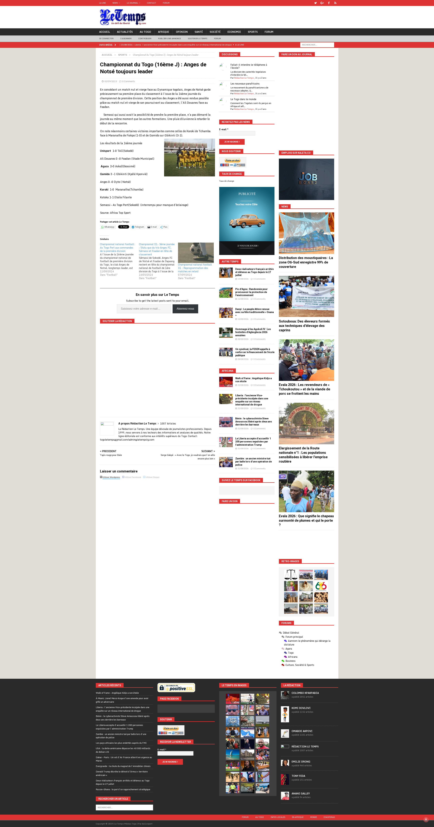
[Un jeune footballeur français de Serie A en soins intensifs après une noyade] (262, 754)
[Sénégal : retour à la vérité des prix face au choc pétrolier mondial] (262, 777)
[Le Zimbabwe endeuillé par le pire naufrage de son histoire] (262, 766)
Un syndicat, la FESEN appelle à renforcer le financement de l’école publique (254, 352)
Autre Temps (230, 261)
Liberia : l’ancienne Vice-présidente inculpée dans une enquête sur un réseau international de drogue (122, 709)
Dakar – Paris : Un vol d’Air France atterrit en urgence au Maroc (124, 759)
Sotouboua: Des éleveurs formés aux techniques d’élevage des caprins (304, 325)
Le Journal (132, 2)
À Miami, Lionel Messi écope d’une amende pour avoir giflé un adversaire (122, 700)
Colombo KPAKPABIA (305, 693)
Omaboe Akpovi (302, 731)
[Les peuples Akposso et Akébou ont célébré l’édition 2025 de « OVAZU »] (306, 586)
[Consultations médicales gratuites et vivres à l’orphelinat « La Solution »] (306, 575)
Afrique (163, 32)
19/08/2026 (243, 278)
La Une (102, 2)
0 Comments (128, 81)
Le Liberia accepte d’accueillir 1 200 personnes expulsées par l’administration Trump (253, 441)
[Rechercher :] (317, 44)
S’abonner (126, 38)
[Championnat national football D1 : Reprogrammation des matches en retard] (196, 253)
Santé (199, 32)
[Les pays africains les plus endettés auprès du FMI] (232, 721)
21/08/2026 (243, 408)
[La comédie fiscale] (306, 609)
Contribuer (144, 38)
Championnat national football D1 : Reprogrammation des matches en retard (195, 268)
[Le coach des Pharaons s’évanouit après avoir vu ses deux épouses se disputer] (247, 743)
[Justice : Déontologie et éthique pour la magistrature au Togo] (291, 575)
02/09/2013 (110, 81)
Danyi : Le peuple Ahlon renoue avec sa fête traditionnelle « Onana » (254, 312)
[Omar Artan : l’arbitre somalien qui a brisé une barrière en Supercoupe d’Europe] (232, 788)
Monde (313, 817)
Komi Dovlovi (301, 708)
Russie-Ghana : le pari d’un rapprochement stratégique (123, 789)
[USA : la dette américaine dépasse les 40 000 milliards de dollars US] (247, 721)
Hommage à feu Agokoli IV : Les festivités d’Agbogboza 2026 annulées (253, 332)
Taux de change (226, 181)
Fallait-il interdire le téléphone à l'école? (248, 66)
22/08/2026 (243, 385)
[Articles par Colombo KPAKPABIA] (285, 697)
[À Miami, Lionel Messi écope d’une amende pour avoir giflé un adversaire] (247, 699)
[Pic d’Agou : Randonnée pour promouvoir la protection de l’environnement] (226, 293)
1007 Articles (168, 423)
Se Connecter (106, 38)
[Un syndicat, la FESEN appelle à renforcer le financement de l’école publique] (226, 353)
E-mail (223, 129)
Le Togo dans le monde (243, 99)
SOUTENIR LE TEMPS (197, 38)
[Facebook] (329, 3)
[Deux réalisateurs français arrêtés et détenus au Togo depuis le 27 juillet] (226, 273)
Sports (253, 32)
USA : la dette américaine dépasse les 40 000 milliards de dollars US (123, 750)
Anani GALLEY (301, 793)
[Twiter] (316, 3)
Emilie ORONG (301, 762)
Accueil (104, 32)
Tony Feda (298, 776)
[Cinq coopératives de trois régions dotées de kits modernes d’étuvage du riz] (306, 597)
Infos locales (278, 817)
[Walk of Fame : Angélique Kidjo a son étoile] (226, 382)
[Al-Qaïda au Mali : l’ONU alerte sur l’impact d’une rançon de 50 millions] (232, 777)
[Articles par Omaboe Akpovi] (285, 736)
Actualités (125, 32)
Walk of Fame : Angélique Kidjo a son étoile (117, 693)
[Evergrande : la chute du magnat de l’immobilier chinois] (232, 732)
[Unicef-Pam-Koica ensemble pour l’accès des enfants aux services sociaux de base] (321, 575)
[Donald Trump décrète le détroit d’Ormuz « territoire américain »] (247, 732)
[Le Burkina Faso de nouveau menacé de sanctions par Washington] (247, 777)
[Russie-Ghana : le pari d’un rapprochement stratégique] (232, 743)
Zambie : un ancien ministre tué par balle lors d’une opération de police (253, 461)
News (115, 2)
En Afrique (297, 817)
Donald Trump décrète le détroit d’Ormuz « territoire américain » (122, 773)
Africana (227, 370)
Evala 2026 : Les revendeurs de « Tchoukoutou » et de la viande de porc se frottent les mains (304, 389)
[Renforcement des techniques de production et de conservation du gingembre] (321, 597)
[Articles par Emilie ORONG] (285, 764)
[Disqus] (157, 528)
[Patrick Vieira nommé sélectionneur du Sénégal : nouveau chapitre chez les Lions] (262, 743)
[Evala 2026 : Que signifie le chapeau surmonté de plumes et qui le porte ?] (306, 491)
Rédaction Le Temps (244, 77)
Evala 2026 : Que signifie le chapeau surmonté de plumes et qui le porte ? (306, 520)
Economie (234, 32)
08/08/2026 (243, 339)
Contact (151, 2)
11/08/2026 (243, 298)
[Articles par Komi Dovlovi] (285, 720)
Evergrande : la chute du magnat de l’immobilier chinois (123, 766)
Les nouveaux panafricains (245, 83)
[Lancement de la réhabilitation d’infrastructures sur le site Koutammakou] (291, 597)
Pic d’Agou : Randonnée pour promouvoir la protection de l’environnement (251, 292)
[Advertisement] (306, 545)
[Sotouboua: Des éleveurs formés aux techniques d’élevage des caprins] (306, 296)
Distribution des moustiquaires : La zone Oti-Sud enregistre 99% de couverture (306, 262)
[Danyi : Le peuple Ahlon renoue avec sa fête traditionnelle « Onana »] (226, 313)
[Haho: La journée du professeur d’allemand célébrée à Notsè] (321, 609)
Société (215, 32)
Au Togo (145, 32)
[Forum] (335, 3)
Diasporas (329, 817)
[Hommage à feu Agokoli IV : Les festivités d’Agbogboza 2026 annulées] (226, 333)
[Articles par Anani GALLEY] (285, 798)
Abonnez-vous (185, 308)
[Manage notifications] (426, 819)
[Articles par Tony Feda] (285, 783)
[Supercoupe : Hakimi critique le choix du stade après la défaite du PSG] (232, 766)
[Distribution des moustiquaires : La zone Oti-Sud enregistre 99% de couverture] (306, 233)
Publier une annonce (169, 38)
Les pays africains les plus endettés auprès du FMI (121, 743)
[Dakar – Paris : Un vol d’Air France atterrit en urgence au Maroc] (262, 721)
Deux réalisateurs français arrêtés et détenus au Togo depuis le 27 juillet (254, 272)
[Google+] (322, 3)
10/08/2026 (243, 319)
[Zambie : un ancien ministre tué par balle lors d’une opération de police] (226, 462)
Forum (166, 2)
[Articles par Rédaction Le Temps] (285, 751)
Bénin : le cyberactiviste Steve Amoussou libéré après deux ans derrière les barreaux (253, 421)
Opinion (182, 32)
